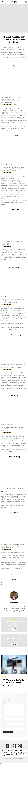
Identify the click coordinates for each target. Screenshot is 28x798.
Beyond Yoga (5, 296)
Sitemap (10, 750)
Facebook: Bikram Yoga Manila (8, 424)
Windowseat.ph (8, 754)
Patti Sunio (17, 625)
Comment (5, 703)
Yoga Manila (5, 541)
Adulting (4, 676)
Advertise (18, 750)
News (14, 636)
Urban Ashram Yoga (6, 485)
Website (3, 104)
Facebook (8, 104)
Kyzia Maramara (14, 602)
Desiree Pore (16, 641)
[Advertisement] (14, 779)
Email (4, 722)
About (3, 750)
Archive (13, 752)
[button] (10, 689)
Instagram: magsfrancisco (7, 238)
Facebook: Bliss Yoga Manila (7, 164)
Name (4, 717)
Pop (14, 619)
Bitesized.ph (22, 752)
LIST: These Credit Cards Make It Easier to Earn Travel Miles (12, 682)
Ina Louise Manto (10, 687)
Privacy (5, 752)
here (22, 385)
